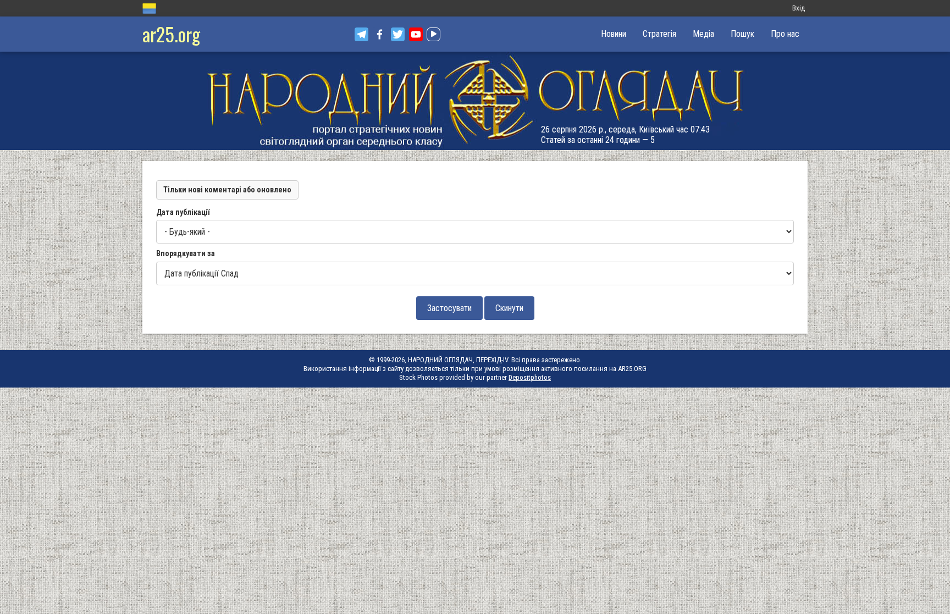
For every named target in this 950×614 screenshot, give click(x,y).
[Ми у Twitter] (398, 34)
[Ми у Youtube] (416, 34)
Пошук (742, 34)
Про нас (785, 34)
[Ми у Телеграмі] (361, 34)
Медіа (703, 34)
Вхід (798, 8)
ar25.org (171, 34)
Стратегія (659, 34)
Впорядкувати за (185, 253)
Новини (613, 34)
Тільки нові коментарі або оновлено (227, 189)
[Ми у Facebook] (379, 34)
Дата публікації (182, 212)
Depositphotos (530, 377)
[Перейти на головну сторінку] (475, 101)
